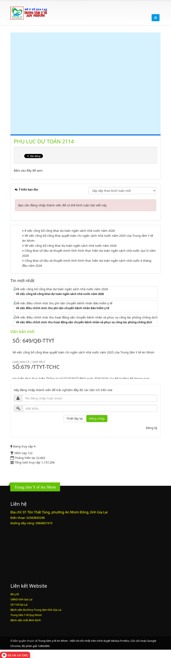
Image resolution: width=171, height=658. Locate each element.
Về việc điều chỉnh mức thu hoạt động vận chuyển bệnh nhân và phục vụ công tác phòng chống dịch (84, 322)
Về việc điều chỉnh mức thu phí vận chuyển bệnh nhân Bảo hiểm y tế (62, 308)
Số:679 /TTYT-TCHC (36, 360)
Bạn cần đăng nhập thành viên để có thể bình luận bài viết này (62, 205)
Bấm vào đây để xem (28, 170)
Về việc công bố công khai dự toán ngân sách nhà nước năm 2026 (71, 246)
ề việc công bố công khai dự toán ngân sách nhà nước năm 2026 (70, 231)
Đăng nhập (97, 418)
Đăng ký (151, 428)
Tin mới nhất (22, 280)
